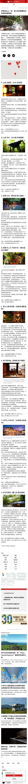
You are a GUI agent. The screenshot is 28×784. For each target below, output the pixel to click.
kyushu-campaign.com (7, 585)
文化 (13, 763)
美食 (8, 763)
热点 (18, 763)
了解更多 (14, 779)
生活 (3, 767)
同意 (14, 775)
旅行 (3, 763)
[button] (17, 64)
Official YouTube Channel (8, 583)
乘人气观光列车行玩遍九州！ (11, 604)
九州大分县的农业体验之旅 (11, 608)
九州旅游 (3, 51)
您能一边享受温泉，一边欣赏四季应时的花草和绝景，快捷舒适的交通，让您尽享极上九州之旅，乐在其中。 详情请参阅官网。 (14, 577)
